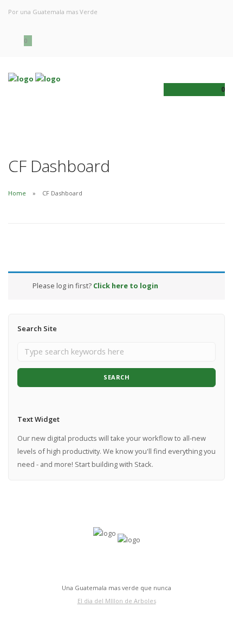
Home (17, 193)
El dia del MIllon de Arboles (116, 601)
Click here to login (125, 285)
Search (116, 377)
